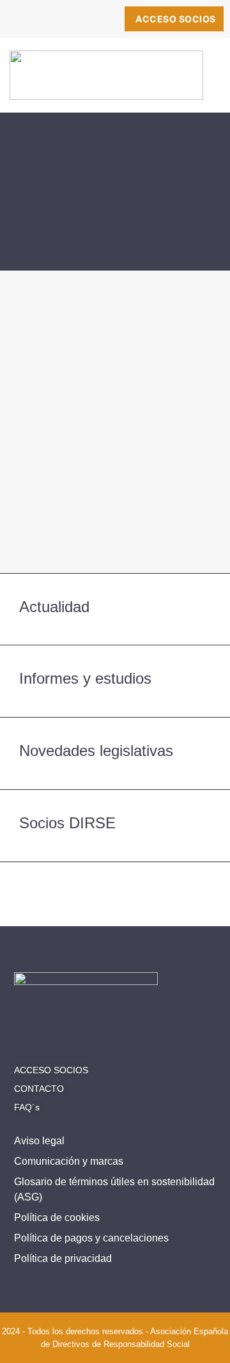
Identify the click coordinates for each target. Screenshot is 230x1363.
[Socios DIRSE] (203, 825)
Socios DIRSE (67, 822)
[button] (204, 80)
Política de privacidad (63, 1258)
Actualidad (54, 606)
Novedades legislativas (96, 750)
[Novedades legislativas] (203, 753)
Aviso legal (39, 1140)
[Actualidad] (203, 609)
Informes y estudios (85, 678)
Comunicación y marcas (68, 1161)
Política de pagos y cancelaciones (91, 1238)
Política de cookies (57, 1217)
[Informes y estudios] (203, 681)
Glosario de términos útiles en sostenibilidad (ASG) (114, 1189)
